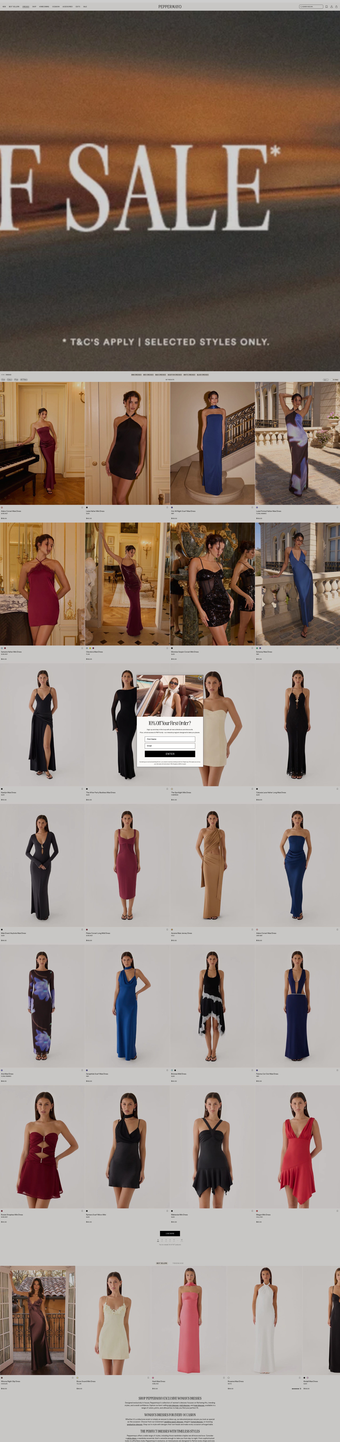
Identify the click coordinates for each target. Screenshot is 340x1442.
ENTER (170, 754)
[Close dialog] (201, 678)
